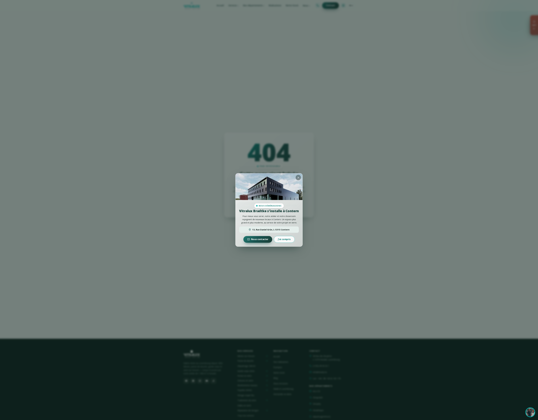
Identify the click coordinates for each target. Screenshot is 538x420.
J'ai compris (284, 239)
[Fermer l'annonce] (298, 177)
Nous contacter (259, 239)
